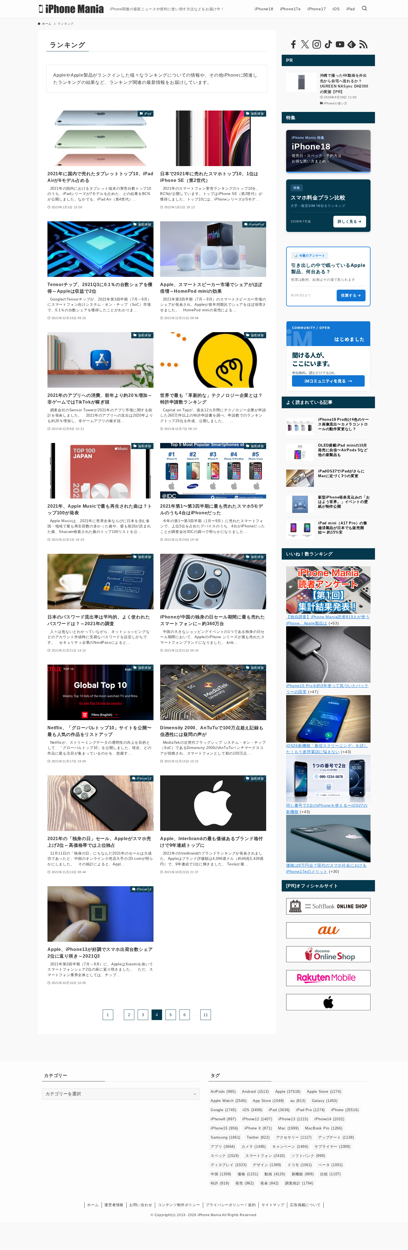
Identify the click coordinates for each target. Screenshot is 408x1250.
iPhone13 (293, 1119)
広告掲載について (305, 1205)
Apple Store (324, 1091)
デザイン (267, 1165)
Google (223, 1110)
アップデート (336, 1137)
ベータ (330, 1165)
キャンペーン (290, 1146)
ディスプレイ (228, 1165)
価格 (248, 1174)
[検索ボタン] (364, 9)
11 (205, 1015)
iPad (279, 1110)
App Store (268, 1101)
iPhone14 (329, 1119)
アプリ (223, 1146)
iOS (252, 1110)
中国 (221, 1174)
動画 (275, 1174)
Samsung (225, 1137)
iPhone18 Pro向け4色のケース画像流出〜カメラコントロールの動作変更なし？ (343, 424)
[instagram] (317, 44)
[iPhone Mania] (71, 8)
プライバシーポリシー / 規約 (231, 1205)
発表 (269, 1183)
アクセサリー (294, 1137)
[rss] (363, 44)
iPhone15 (224, 1128)
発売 (244, 1183)
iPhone (345, 1110)
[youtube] (340, 44)
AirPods (223, 1091)
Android (255, 1091)
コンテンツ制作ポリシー (179, 1205)
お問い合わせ (140, 1205)
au (297, 1101)
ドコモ (300, 1165)
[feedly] (352, 44)
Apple (288, 1091)
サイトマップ (272, 1205)
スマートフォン (265, 1156)
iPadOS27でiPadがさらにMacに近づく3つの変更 (341, 473)
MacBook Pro (323, 1128)
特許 (220, 1183)
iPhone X (258, 1128)
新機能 (303, 1174)
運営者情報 (114, 1205)
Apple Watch (228, 1101)
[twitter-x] (305, 44)
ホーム (93, 1205)
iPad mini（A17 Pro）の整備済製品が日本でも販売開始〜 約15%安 (342, 528)
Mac (288, 1128)
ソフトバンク (308, 1156)
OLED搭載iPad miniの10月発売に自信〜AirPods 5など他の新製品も (343, 450)
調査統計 (299, 1183)
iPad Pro (310, 1110)
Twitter (258, 1137)
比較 (330, 1174)
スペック (225, 1156)
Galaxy (325, 1101)
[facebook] (293, 44)
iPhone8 (223, 1119)
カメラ (253, 1146)
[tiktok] (328, 44)
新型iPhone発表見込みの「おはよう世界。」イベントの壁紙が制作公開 (344, 502)
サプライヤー (332, 1146)
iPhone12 (257, 1119)
